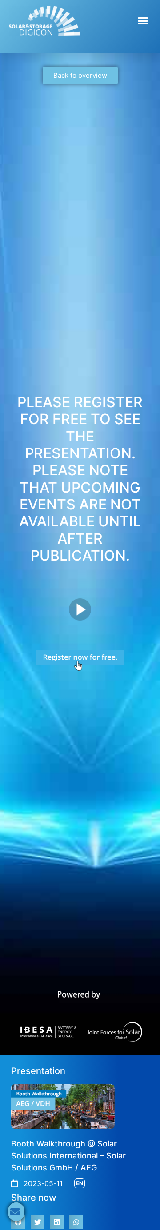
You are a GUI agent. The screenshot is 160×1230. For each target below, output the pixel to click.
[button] (143, 20)
